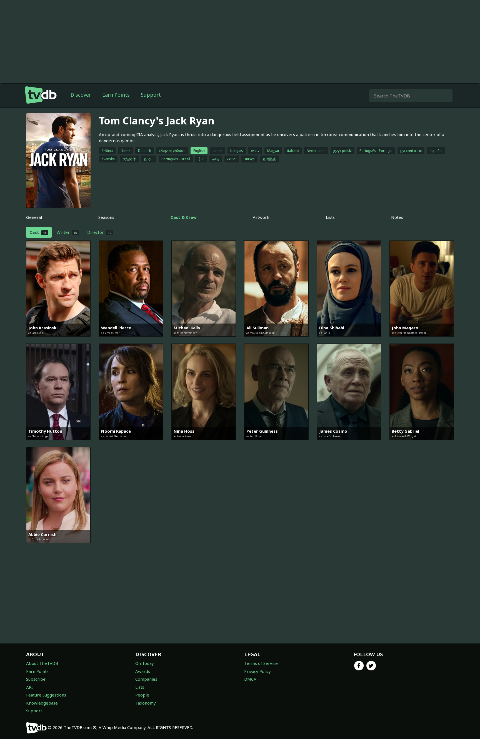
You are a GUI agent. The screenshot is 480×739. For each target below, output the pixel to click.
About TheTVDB (42, 663)
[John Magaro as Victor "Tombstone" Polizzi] (421, 340)
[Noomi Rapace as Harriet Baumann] (131, 444)
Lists (139, 687)
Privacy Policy (257, 671)
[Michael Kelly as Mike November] (203, 340)
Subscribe (36, 679)
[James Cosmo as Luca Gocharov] (349, 444)
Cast (37, 232)
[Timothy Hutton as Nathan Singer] (58, 444)
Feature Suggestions (46, 695)
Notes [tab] (397, 217)
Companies (146, 679)
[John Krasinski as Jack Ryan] (58, 340)
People (142, 695)
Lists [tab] (330, 217)
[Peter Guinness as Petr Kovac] (276, 444)
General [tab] (34, 217)
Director (99, 232)
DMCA (250, 679)
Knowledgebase (42, 703)
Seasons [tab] (106, 217)
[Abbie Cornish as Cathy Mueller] (58, 547)
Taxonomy (145, 703)
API (29, 687)
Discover (81, 94)
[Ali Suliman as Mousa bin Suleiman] (276, 340)
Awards (142, 671)
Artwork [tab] (261, 217)
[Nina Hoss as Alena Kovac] (203, 444)
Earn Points (116, 94)
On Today (144, 663)
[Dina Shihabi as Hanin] (349, 340)
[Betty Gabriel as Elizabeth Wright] (421, 444)
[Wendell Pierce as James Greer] (131, 340)
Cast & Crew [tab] (184, 217)
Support (151, 94)
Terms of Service (261, 663)
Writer (67, 232)
